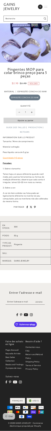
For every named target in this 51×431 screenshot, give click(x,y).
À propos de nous (13, 368)
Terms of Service (33, 365)
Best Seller (10, 357)
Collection (10, 361)
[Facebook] (6, 381)
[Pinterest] (10, 381)
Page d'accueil (12, 350)
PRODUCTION (35, 127)
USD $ (36, 401)
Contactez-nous (33, 347)
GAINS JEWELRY (12, 7)
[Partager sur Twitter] (31, 207)
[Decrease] (19, 112)
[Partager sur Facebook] (27, 207)
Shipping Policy (33, 362)
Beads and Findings (14, 364)
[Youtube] (15, 381)
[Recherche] (44, 18)
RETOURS (24, 132)
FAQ (27, 351)
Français (17, 401)
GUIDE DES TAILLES (16, 127)
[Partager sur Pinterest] (35, 207)
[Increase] (32, 112)
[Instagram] (20, 381)
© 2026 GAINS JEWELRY (19, 423)
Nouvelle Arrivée (13, 353)
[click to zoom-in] (46, 28)
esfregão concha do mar (25, 97)
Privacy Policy (32, 369)
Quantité (25, 106)
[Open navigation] (45, 7)
